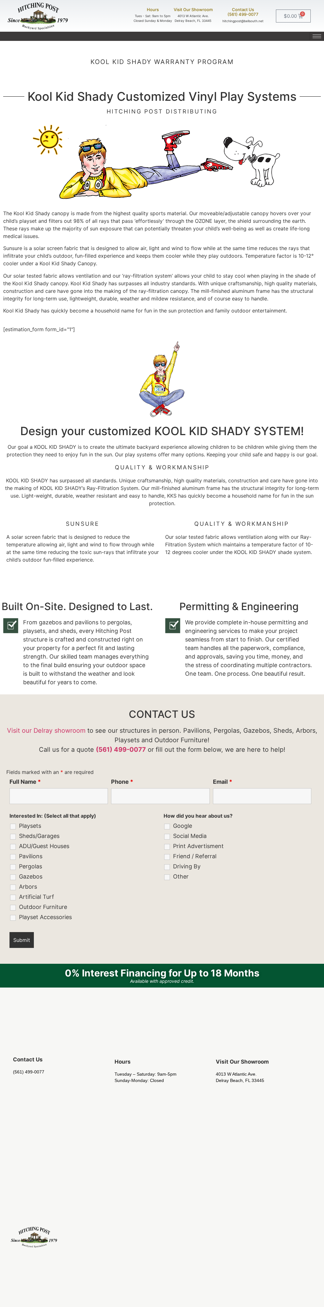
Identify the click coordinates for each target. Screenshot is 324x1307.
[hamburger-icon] (317, 36)
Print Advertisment (198, 846)
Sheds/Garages (39, 836)
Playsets (30, 826)
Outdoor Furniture (43, 907)
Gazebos (30, 876)
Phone (122, 782)
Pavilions (30, 856)
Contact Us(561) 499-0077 (243, 12)
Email (222, 782)
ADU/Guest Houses (44, 846)
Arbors (28, 887)
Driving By (187, 866)
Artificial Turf (36, 897)
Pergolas (30, 866)
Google (182, 826)
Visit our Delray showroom (46, 730)
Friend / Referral (194, 856)
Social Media (190, 836)
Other (181, 876)
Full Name (25, 782)
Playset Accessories (45, 917)
